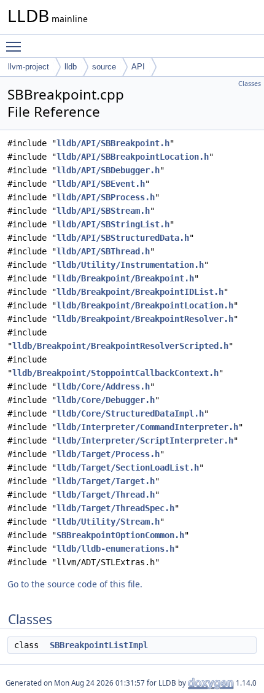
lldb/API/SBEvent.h (100, 184)
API (138, 66)
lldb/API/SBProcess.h (105, 197)
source (104, 66)
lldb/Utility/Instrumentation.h (130, 265)
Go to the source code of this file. (74, 584)
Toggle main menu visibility (16, 46)
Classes (249, 83)
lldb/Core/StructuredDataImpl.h (130, 413)
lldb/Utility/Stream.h (108, 522)
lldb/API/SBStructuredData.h (122, 238)
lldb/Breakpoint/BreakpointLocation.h (144, 305)
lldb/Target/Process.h (108, 454)
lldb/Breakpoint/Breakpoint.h (125, 278)
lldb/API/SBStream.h (103, 211)
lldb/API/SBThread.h (103, 251)
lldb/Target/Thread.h (105, 494)
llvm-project (28, 66)
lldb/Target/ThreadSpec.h (115, 508)
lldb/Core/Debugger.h (105, 400)
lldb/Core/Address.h (103, 386)
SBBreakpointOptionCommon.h (120, 535)
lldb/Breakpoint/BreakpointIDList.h (139, 292)
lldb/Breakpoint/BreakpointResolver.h (144, 319)
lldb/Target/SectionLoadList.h (127, 467)
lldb (70, 66)
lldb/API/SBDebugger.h (108, 170)
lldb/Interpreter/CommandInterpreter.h (147, 427)
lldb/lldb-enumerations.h (115, 549)
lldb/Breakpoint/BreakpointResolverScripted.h (120, 346)
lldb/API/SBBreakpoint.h (112, 143)
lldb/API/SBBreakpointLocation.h (132, 157)
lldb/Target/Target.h (105, 481)
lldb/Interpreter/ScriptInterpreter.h (144, 440)
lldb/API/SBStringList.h (112, 224)
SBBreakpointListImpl (99, 645)
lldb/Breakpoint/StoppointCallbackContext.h (115, 373)
